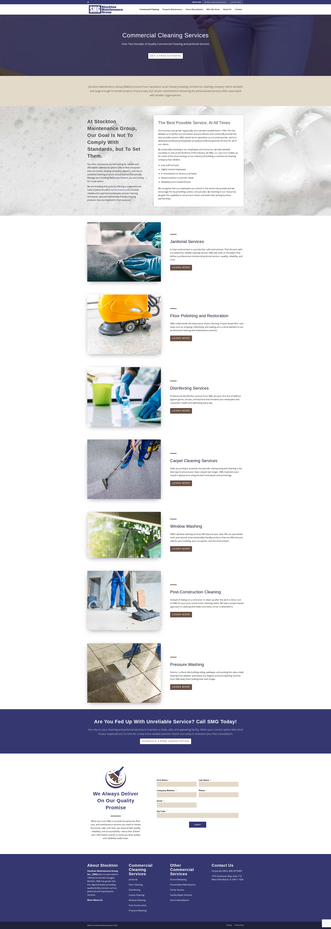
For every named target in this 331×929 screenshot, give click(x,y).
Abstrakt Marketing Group (103, 925)
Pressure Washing (137, 910)
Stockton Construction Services (215, 2)
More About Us (95, 900)
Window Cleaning (137, 900)
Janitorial (133, 879)
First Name (163, 780)
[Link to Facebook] (88, 2)
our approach (221, 152)
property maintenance (119, 189)
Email (160, 801)
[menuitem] (196, 2)
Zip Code (162, 811)
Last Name (205, 780)
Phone (203, 790)
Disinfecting (135, 889)
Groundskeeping (178, 879)
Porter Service (177, 889)
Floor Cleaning (136, 884)
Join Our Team (236, 2)
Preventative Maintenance (183, 884)
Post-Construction (138, 905)
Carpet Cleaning (137, 895)
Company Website (167, 790)
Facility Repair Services (181, 895)
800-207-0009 (196, 2)
